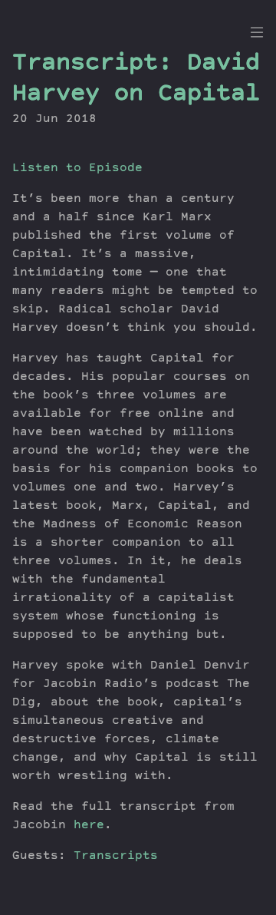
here (89, 826)
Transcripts (116, 857)
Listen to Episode (77, 169)
